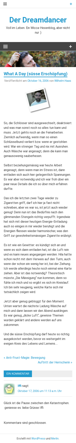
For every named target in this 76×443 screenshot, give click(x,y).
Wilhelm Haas (62, 80)
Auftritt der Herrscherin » (55, 362)
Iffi (19, 386)
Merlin (55, 438)
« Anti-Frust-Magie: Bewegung (24, 358)
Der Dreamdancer (38, 20)
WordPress (38, 438)
